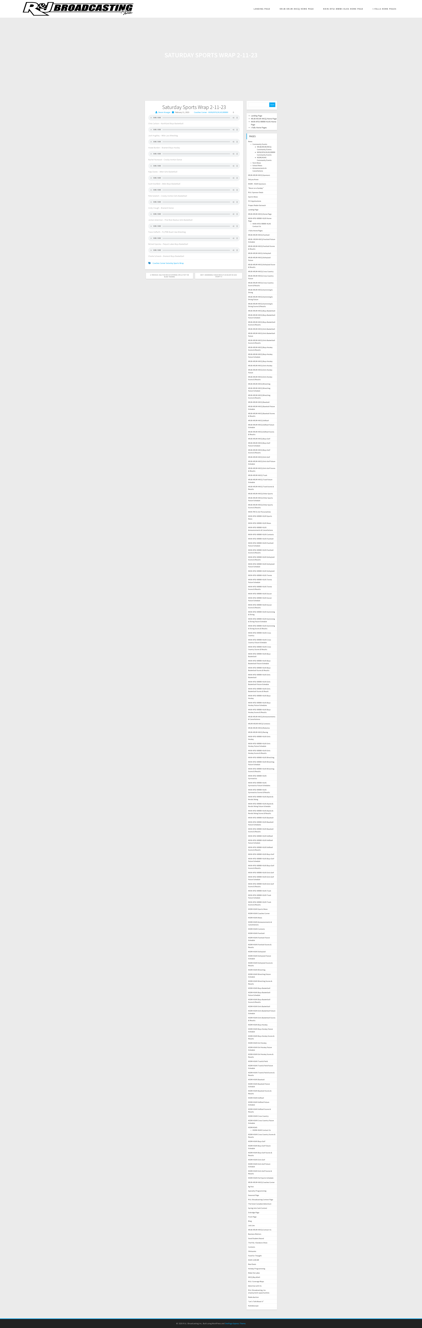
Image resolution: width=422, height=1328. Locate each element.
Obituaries (252, 1251)
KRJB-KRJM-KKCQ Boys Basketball (261, 311)
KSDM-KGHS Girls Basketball (259, 1006)
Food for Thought (255, 1256)
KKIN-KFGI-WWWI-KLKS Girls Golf (261, 872)
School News (257, 165)
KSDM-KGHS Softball (256, 1098)
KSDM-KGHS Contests (256, 929)
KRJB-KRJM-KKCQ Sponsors (259, 175)
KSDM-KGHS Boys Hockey (258, 1025)
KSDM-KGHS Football (256, 933)
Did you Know (253, 179)
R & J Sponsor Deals (255, 192)
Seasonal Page (253, 1195)
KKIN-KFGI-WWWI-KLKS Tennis (260, 575)
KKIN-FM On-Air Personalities (259, 512)
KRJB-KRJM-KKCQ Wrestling (259, 384)
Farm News (257, 163)
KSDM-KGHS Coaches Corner (259, 913)
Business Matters (254, 1234)
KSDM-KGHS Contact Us (262, 1130)
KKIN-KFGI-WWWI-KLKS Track (259, 891)
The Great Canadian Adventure (259, 1204)
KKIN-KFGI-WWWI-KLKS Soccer (260, 594)
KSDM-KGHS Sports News (258, 909)
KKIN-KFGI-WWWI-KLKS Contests (261, 534)
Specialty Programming (257, 1191)
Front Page (252, 1217)
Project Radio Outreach (257, 205)
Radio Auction (253, 1297)
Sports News (253, 197)
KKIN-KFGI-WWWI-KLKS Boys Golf (261, 854)
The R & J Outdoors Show (257, 1243)
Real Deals (252, 1264)
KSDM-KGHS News (255, 918)
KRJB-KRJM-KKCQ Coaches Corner (261, 1182)
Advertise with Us (255, 1286)
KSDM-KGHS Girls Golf (256, 1160)
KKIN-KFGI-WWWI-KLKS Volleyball (261, 571)
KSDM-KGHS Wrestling (256, 970)
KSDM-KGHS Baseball (256, 1079)
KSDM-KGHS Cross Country (258, 1116)
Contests (251, 1247)
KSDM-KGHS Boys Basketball (259, 988)
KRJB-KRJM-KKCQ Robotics (259, 728)
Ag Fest (251, 1186)
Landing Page (262, 9)
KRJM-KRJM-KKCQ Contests (259, 724)
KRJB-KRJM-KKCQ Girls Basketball (261, 329)
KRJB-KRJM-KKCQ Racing (258, 732)
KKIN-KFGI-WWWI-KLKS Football (261, 539)
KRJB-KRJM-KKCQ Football (259, 235)
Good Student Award (256, 1238)
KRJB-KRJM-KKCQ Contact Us (259, 1230)
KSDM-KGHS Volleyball (257, 951)
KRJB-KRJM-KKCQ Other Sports (260, 493)
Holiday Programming (256, 1268)
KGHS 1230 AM (253, 1260)
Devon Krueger (164, 112)
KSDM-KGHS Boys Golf (256, 1141)
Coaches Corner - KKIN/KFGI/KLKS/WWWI (211, 112)
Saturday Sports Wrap (175, 263)
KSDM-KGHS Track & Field (258, 1061)
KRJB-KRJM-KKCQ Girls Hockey (260, 365)
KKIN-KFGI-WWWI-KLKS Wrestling (261, 757)
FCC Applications (254, 201)
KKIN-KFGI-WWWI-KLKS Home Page (343, 9)
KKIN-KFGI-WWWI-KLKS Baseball (261, 818)
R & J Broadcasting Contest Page (260, 1199)
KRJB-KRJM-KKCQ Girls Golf (259, 457)
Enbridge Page (253, 1212)
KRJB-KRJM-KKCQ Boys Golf (259, 439)
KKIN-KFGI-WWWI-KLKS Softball (260, 836)
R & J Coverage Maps (256, 1281)
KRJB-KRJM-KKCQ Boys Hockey (260, 361)
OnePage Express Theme (235, 1323)
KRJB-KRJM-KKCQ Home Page (297, 9)
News (250, 141)
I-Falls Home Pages (384, 9)
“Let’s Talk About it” (256, 1301)
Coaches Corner (159, 263)
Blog (250, 1221)
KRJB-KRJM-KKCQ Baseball (259, 402)
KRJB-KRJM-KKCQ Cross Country (261, 271)
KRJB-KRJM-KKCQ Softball (258, 420)
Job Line (251, 1225)
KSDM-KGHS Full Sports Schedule (260, 1178)
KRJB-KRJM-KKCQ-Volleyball (259, 253)
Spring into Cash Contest (257, 1208)
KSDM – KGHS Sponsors (257, 184)
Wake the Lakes (254, 1273)
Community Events (260, 144)
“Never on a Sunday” (256, 188)
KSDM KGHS (252, 1127)
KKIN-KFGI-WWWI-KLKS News (259, 523)
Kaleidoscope (253, 1306)
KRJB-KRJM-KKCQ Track (257, 475)
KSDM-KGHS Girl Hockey (257, 1043)
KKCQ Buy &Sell (254, 1277)
